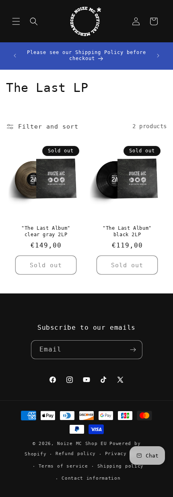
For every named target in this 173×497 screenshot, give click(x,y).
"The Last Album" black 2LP (127, 231)
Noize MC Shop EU (82, 443)
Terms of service (63, 466)
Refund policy (76, 453)
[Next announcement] (158, 55)
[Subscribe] (133, 349)
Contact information (91, 478)
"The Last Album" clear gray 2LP (45, 231)
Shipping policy (120, 466)
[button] (16, 21)
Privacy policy (126, 453)
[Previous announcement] (15, 55)
